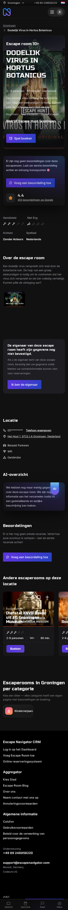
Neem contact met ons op (20, 797)
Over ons (9, 791)
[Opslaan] (39, 597)
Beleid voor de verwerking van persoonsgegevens (24, 836)
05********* (15, 430)
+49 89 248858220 (45, 2)
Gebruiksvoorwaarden (18, 827)
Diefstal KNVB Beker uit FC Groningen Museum (26, 617)
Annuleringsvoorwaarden (20, 803)
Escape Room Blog (15, 785)
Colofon (8, 821)
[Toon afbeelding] (14, 299)
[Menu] (56, 12)
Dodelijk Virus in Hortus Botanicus (30, 30)
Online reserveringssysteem (22, 761)
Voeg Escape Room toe (19, 755)
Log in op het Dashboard (19, 749)
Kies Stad (9, 779)
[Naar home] (7, 12)
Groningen (9, 25)
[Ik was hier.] (47, 597)
